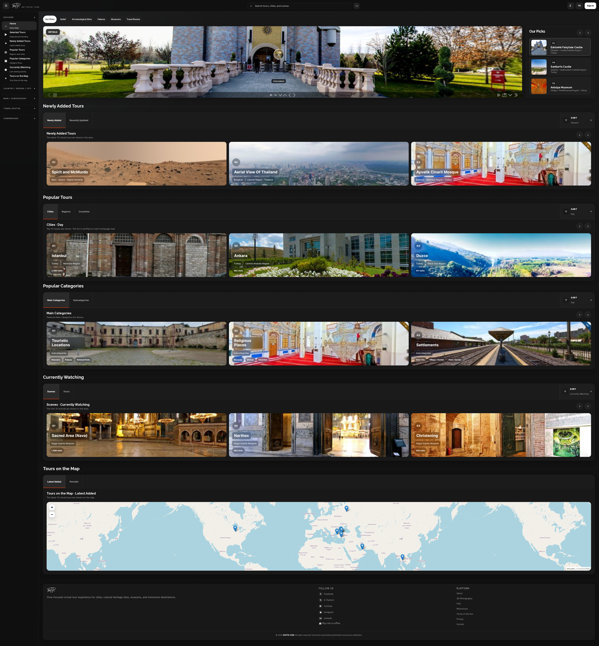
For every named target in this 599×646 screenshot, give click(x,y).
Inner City (420, 360)
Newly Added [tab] (54, 120)
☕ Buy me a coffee (329, 623)
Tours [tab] (66, 391)
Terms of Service (465, 614)
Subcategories (58, 353)
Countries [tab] (84, 211)
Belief (63, 19)
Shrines (250, 360)
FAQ (459, 603)
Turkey (54, 263)
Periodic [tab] (74, 481)
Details (53, 32)
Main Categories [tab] (56, 300)
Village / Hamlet (436, 360)
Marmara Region (71, 263)
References (462, 608)
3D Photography (464, 598)
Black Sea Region (437, 263)
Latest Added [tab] (54, 481)
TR (579, 5)
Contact (460, 624)
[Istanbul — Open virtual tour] (136, 255)
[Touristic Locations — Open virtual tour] (136, 343)
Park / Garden (455, 360)
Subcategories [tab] (81, 300)
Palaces (101, 19)
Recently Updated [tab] (79, 120)
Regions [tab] (66, 211)
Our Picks (49, 19)
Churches (262, 360)
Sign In (590, 5)
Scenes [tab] (51, 391)
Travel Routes (133, 19)
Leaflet (572, 568)
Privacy (460, 619)
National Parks (83, 360)
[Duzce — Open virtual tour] (501, 255)
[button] (402, 557)
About (460, 593)
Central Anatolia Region (257, 263)
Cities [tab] (50, 211)
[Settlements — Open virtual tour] (501, 343)
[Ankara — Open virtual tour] (319, 255)
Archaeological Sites (82, 19)
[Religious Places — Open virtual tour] (319, 343)
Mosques (238, 360)
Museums (116, 19)
